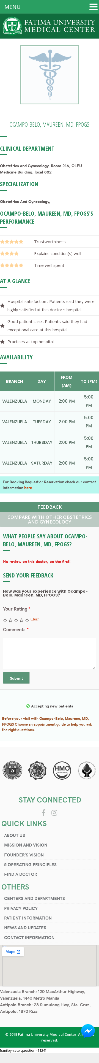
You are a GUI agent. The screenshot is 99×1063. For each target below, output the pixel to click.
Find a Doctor (20, 874)
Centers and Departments (34, 898)
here (28, 487)
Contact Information (29, 937)
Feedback (49, 507)
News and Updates (25, 927)
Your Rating (16, 608)
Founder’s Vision (24, 855)
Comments (16, 629)
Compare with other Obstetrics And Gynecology (49, 519)
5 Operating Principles (30, 864)
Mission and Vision (25, 845)
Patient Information (28, 918)
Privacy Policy (21, 908)
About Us (14, 835)
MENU (12, 6)
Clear (35, 619)
